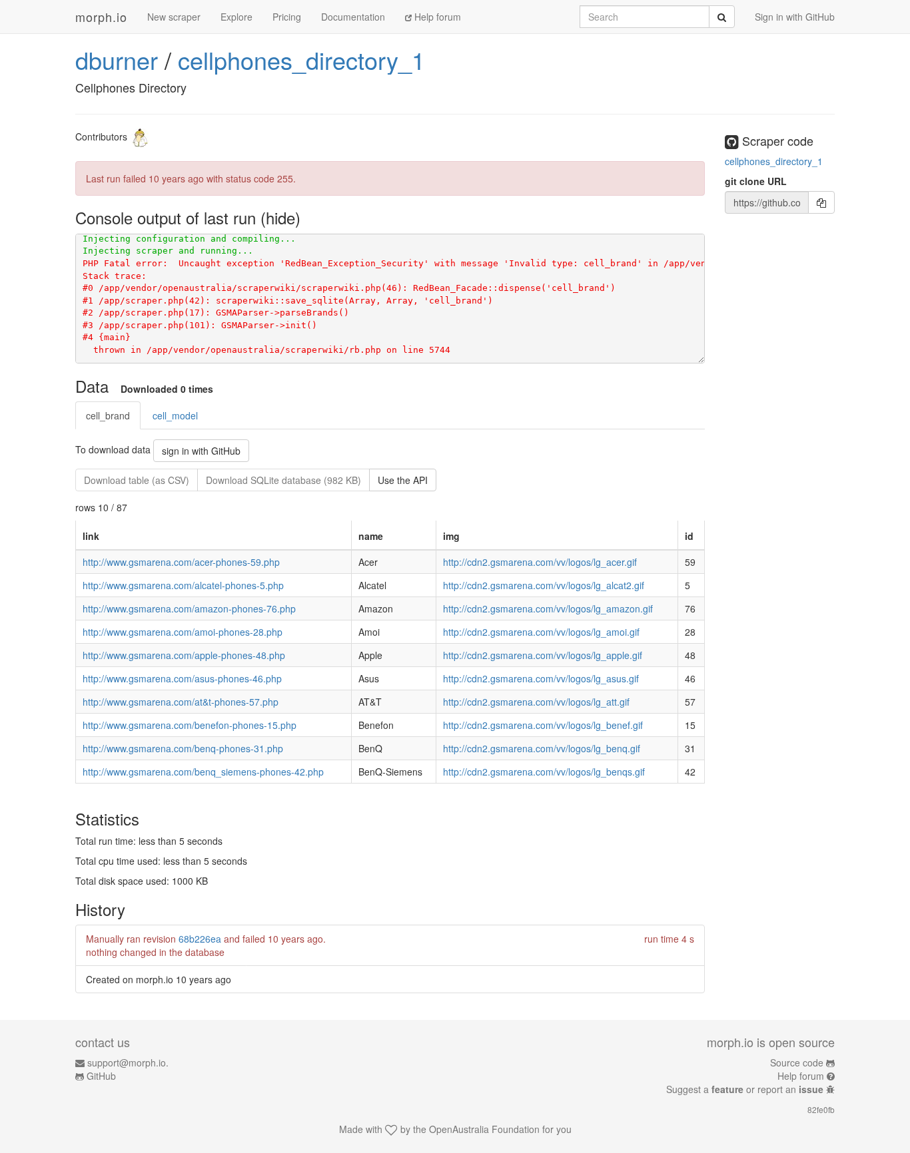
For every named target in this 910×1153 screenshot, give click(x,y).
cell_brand (108, 415)
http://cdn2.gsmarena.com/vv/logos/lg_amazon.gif (548, 608)
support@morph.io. (128, 1062)
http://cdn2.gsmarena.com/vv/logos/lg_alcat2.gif (543, 585)
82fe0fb (821, 1109)
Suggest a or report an (744, 1089)
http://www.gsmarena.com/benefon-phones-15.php (189, 725)
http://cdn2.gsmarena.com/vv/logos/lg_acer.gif (540, 562)
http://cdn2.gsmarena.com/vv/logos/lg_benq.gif (541, 748)
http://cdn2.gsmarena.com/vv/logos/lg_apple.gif (542, 655)
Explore (236, 16)
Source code (796, 1062)
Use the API (403, 480)
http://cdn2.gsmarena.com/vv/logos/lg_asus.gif (541, 678)
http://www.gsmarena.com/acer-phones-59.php (181, 562)
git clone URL (756, 181)
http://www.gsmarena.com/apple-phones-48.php (184, 655)
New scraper (174, 16)
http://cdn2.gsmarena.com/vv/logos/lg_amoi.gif (541, 631)
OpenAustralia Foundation (484, 1129)
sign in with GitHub (201, 450)
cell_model (175, 415)
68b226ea (200, 938)
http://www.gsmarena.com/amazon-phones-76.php (189, 608)
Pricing (286, 16)
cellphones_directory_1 (301, 60)
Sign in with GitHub (795, 16)
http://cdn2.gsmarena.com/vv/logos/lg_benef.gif (543, 725)
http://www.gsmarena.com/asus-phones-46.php (182, 678)
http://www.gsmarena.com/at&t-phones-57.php (180, 701)
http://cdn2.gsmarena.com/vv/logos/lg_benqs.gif (544, 771)
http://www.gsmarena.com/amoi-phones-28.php (182, 631)
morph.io (101, 16)
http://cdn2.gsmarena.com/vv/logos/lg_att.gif (536, 701)
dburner (116, 60)
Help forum (436, 16)
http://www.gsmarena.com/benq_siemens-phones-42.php (203, 771)
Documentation (353, 16)
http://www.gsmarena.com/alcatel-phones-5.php (183, 585)
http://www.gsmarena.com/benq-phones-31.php (183, 748)
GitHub (101, 1075)
